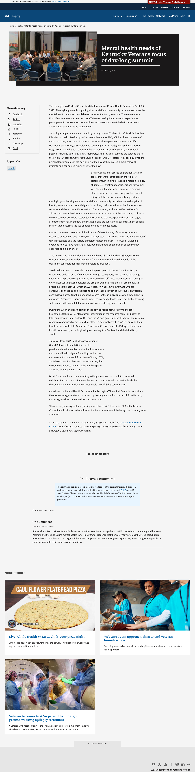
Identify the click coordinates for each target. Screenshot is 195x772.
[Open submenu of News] (121, 16)
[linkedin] (183, 764)
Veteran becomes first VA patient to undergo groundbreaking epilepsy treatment (43, 718)
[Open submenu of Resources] (138, 16)
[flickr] (188, 764)
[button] (189, 16)
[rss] (165, 764)
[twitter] (159, 764)
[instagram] (177, 764)
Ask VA (124, 490)
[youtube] (153, 764)
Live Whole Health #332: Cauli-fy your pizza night (46, 636)
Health (11, 168)
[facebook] (171, 764)
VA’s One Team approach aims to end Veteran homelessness (138, 638)
